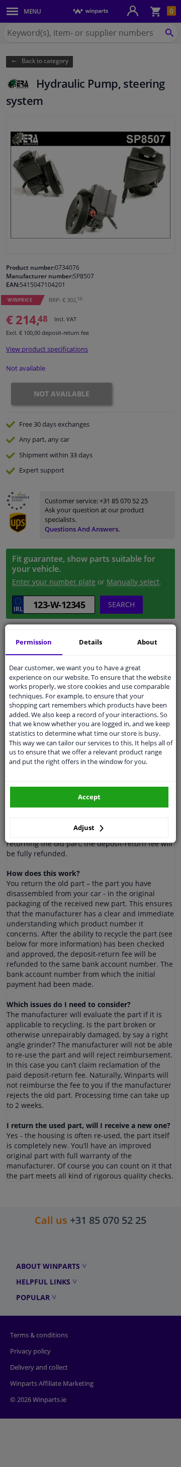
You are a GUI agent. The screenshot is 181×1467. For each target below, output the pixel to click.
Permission (34, 642)
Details (90, 642)
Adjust (84, 827)
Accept (89, 796)
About (147, 642)
